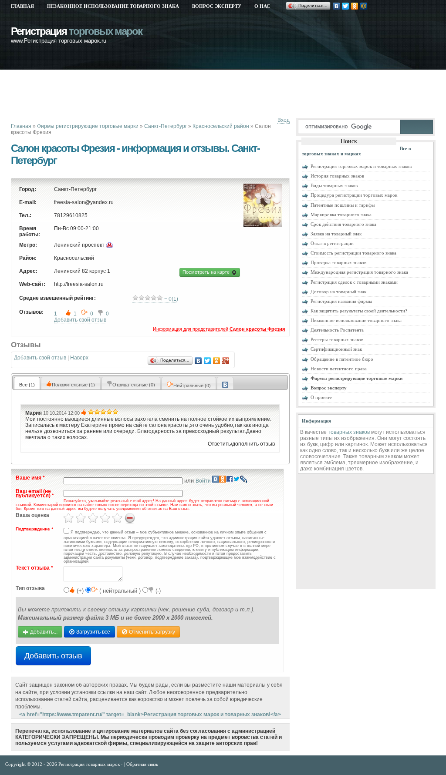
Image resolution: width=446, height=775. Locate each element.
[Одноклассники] (354, 6)
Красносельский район (221, 126)
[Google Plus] (225, 360)
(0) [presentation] (133, 384)
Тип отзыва (30, 588)
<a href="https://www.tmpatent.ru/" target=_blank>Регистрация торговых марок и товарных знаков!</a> (150, 714)
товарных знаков (349, 432)
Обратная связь (142, 764)
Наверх (79, 358)
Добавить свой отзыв (80, 320)
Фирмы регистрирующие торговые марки (88, 126)
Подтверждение (34, 529)
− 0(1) (170, 299)
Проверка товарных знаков (338, 262)
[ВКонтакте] (336, 6)
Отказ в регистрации (332, 243)
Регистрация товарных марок (89, 764)
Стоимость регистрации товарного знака (353, 252)
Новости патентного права (339, 368)
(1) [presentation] (73, 384)
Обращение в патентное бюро (342, 359)
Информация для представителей (219, 329)
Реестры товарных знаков (337, 339)
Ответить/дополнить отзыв (241, 444)
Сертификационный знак (336, 349)
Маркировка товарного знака (341, 214)
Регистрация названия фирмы (341, 301)
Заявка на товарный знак (336, 233)
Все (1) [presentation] (27, 384)
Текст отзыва (34, 568)
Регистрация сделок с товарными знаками (354, 282)
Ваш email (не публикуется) (35, 494)
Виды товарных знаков (334, 185)
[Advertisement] (169, 93)
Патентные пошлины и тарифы (343, 205)
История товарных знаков (337, 175)
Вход (283, 120)
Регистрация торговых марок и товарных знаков (361, 166)
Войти (203, 481)
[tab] (27, 383)
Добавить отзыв (53, 655)
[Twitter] (345, 6)
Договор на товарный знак (338, 291)
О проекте (321, 397)
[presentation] (225, 383)
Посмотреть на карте (206, 272)
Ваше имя (30, 478)
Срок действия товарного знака (343, 224)
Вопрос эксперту (216, 6)
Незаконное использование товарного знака (113, 6)
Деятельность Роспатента (337, 329)
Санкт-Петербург (165, 126)
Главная (22, 6)
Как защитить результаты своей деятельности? (359, 310)
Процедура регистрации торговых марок (354, 195)
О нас (262, 6)
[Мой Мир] (363, 6)
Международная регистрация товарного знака (359, 272)
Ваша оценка (32, 515)
